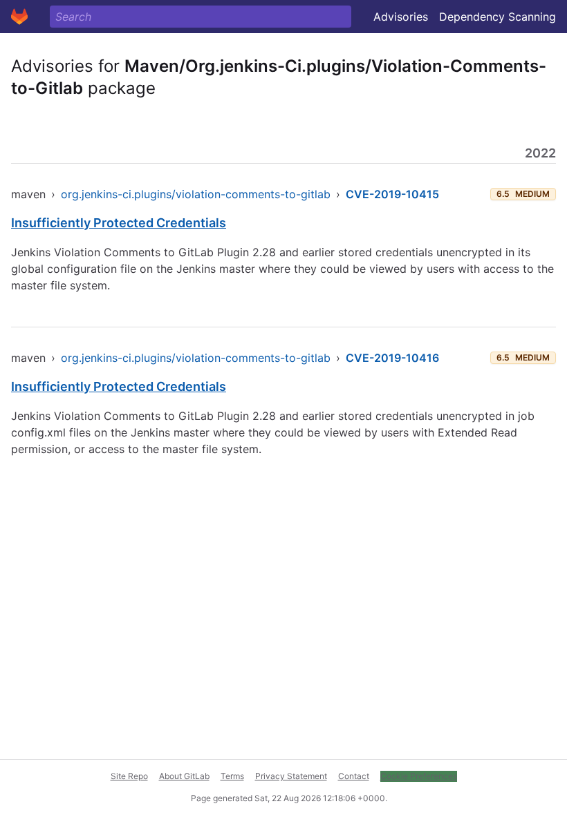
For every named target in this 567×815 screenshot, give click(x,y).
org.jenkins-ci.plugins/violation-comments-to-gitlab (196, 194)
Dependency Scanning (497, 16)
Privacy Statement (291, 776)
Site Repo (129, 776)
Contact (353, 776)
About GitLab (184, 776)
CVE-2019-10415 (392, 194)
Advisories (400, 16)
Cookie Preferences (418, 776)
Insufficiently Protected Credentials (118, 222)
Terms (232, 776)
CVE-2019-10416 (392, 358)
